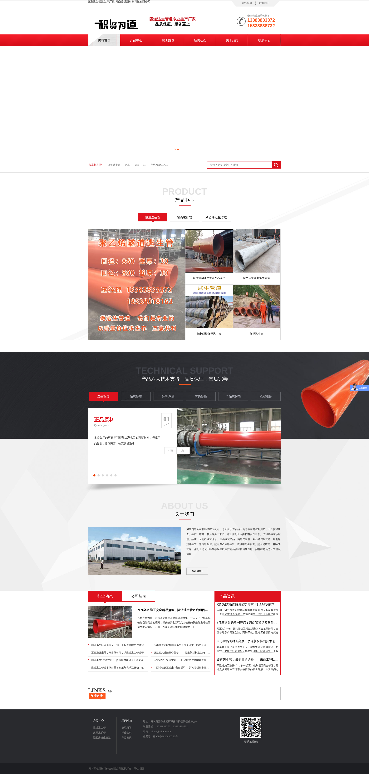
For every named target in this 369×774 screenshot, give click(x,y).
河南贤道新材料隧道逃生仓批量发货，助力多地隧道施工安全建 (189, 645)
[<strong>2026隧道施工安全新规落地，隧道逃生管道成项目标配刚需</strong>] (110, 637)
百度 (109, 691)
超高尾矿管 (184, 217)
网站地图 (139, 768)
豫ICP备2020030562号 (165, 736)
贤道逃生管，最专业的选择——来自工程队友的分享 (252, 648)
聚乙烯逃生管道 (216, 217)
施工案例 (168, 40)
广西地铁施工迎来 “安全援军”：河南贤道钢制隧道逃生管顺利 (188, 667)
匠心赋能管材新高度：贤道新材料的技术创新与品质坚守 (255, 629)
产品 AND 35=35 (159, 164)
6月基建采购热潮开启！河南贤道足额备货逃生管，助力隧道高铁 (260, 611)
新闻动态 (200, 40)
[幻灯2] (184, 101)
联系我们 (264, 3)
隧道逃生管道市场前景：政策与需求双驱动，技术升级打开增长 (126, 667)
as (144, 164)
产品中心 (136, 40)
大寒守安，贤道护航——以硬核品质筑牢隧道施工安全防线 (186, 660)
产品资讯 (227, 596)
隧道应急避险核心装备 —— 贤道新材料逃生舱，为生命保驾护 (188, 652)
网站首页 (104, 40)
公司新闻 (138, 596)
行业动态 (105, 596)
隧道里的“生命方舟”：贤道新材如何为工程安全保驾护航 (122, 660)
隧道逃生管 (114, 164)
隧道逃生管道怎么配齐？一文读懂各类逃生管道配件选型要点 (258, 666)
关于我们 (232, 40)
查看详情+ (197, 571)
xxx (137, 164)
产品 (127, 164)
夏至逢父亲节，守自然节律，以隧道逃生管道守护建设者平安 (125, 652)
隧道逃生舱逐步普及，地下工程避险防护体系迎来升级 (121, 645)
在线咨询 (247, 3)
